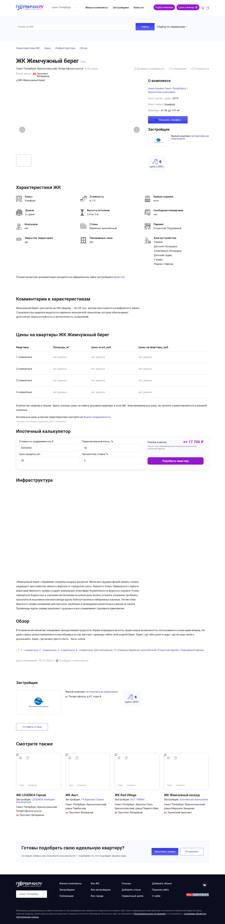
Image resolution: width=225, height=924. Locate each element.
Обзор (83, 48)
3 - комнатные (66, 650)
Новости (138, 7)
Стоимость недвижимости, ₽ (36, 441)
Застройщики (121, 7)
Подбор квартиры (164, 7)
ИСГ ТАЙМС (138, 799)
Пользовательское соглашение (150, 914)
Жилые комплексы (96, 7)
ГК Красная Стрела (92, 799)
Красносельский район (161, 92)
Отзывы (126, 883)
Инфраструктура (65, 48)
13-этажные (120, 650)
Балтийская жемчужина (104, 691)
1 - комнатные (29, 650)
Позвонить (192, 851)
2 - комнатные (47, 650)
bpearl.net (119, 277)
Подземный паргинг (192, 650)
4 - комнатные (84, 650)
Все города (97, 896)
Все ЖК (95, 883)
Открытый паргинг (168, 650)
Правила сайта (160, 889)
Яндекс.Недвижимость (97, 417)
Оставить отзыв (32, 726)
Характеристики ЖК (28, 48)
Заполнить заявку (165, 851)
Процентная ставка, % (95, 454)
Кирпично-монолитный (142, 650)
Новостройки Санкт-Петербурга (167, 88)
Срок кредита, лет (29, 454)
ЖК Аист (71, 795)
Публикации (66, 896)
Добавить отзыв (131, 889)
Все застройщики (101, 889)
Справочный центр (132, 896)
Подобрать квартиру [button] (175, 460)
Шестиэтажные (103, 650)
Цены (47, 48)
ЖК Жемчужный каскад (182, 795)
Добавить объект (162, 883)
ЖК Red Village (125, 795)
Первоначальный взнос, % (97, 441)
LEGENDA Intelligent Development (35, 801)
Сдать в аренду (187, 7)
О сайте (156, 896)
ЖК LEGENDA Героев (31, 795)
